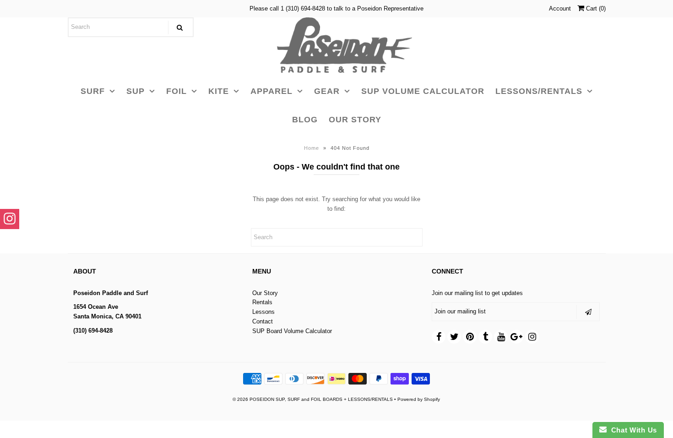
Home (311, 148)
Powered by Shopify (418, 399)
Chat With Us (632, 430)
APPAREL (271, 91)
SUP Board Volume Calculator (292, 331)
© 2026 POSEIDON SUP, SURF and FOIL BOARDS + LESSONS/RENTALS (313, 399)
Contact (262, 321)
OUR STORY (355, 119)
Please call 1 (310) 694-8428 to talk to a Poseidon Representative (336, 8)
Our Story (265, 293)
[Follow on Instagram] (9, 219)
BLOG (305, 119)
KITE (218, 91)
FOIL (176, 91)
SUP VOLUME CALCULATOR (422, 91)
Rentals (262, 302)
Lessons (263, 311)
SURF (93, 91)
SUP (135, 91)
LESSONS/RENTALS (538, 91)
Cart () (595, 8)
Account (560, 8)
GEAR (327, 91)
